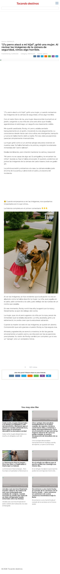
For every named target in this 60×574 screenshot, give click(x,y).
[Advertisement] (30, 25)
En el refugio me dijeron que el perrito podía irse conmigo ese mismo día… (44, 464)
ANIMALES (31, 54)
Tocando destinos (28, 3)
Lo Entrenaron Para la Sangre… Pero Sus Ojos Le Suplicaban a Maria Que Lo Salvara (14, 464)
